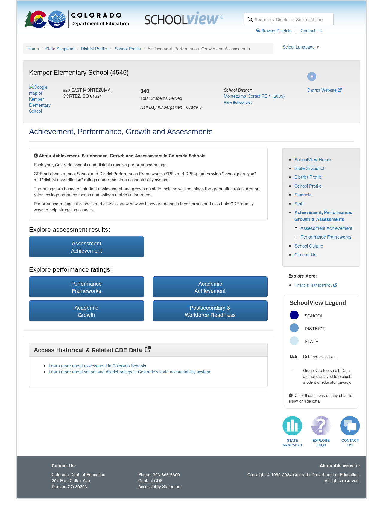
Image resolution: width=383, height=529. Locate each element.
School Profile (128, 49)
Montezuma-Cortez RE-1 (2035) (254, 96)
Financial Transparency (313, 284)
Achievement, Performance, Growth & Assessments (323, 215)
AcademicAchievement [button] (210, 286)
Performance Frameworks (326, 236)
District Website (322, 90)
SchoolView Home (312, 159)
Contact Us (311, 31)
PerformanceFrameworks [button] (86, 286)
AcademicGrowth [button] (86, 310)
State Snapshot (60, 49)
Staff (298, 203)
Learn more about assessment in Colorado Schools (97, 366)
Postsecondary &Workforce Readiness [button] (210, 310)
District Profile (94, 49)
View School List (238, 102)
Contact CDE (150, 480)
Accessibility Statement (160, 486)
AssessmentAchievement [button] (86, 246)
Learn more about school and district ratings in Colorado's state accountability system (129, 372)
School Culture (308, 245)
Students (303, 194)
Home (33, 49)
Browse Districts (276, 31)
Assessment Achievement (326, 228)
